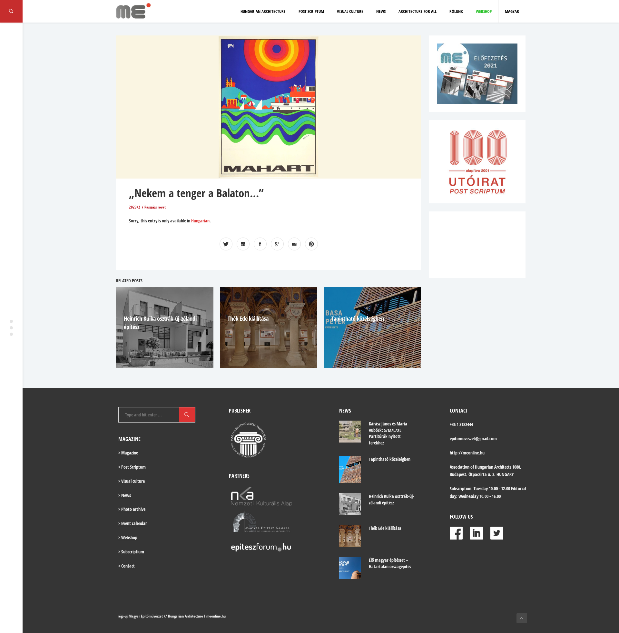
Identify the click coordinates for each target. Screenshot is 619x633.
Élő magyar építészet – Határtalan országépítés (390, 563)
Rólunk (456, 11)
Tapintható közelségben (357, 318)
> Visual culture (131, 481)
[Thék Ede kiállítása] (350, 536)
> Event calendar (132, 523)
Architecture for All (417, 11)
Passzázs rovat (155, 207)
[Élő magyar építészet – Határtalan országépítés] (350, 568)
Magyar (512, 11)
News (381, 11)
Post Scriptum (311, 11)
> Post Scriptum (132, 467)
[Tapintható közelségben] (350, 469)
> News (124, 495)
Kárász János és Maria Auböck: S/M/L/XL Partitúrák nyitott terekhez (388, 433)
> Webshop (127, 537)
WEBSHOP (484, 11)
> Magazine (128, 453)
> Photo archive (131, 509)
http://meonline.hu (467, 453)
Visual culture (350, 11)
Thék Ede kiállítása (248, 318)
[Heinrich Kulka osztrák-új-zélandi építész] (350, 504)
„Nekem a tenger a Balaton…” (196, 192)
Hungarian (200, 221)
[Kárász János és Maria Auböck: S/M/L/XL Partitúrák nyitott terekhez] (350, 432)
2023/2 (134, 207)
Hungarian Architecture (263, 11)
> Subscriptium (131, 552)
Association (459, 467)
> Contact (126, 566)
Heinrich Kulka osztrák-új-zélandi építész (391, 499)
